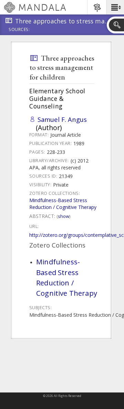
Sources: (19, 30)
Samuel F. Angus (62, 119)
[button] (115, 7)
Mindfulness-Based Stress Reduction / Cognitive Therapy (62, 203)
